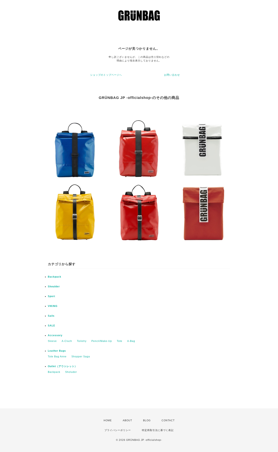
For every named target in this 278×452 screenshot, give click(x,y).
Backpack (54, 276)
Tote (119, 341)
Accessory (55, 335)
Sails (51, 315)
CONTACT (168, 420)
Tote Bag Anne (57, 356)
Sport (51, 296)
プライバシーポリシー (117, 430)
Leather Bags (57, 350)
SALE (51, 325)
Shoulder (54, 286)
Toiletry (81, 341)
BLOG (147, 420)
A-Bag (131, 341)
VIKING (52, 306)
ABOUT (127, 420)
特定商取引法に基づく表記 (158, 430)
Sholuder (71, 372)
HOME (108, 420)
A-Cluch (67, 341)
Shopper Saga (80, 356)
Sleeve (52, 341)
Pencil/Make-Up (101, 341)
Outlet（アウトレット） (62, 366)
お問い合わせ (172, 74)
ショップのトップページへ (106, 74)
